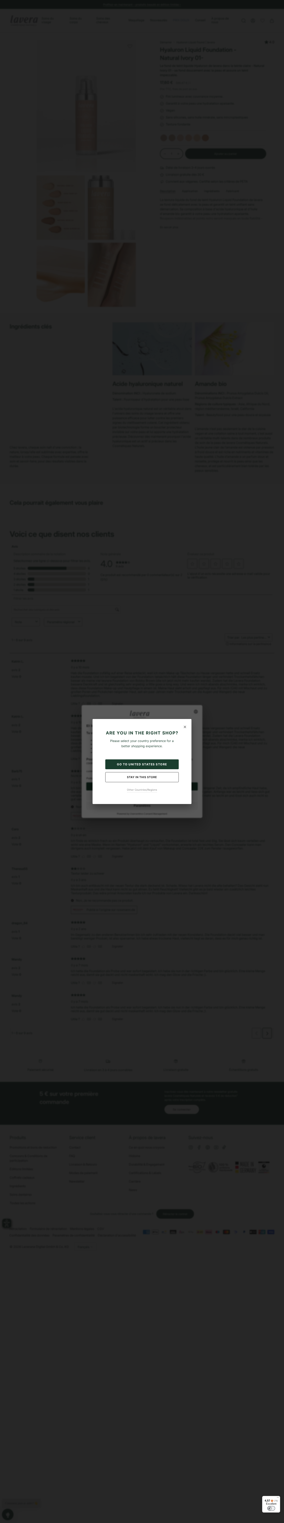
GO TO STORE (142, 764)
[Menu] (277, 1498)
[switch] (271, 1508)
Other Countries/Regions (142, 789)
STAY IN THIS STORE (142, 777)
